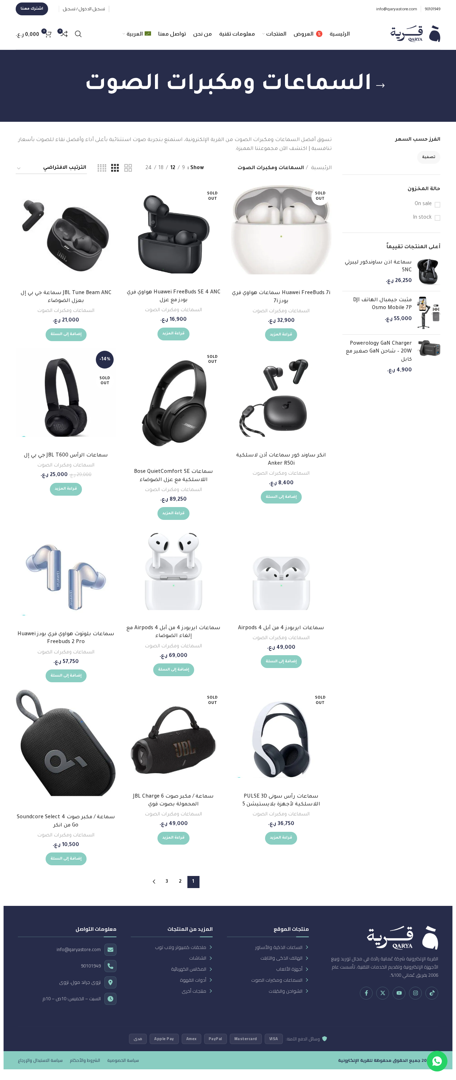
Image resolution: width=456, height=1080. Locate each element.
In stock (422, 218)
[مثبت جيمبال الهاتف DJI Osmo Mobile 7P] (428, 313)
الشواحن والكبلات (285, 991)
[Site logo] (415, 34)
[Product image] (281, 398)
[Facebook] (366, 993)
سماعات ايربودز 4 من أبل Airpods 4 (281, 628)
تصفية (428, 157)
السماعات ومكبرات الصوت (281, 311)
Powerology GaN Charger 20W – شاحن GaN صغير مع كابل (379, 352)
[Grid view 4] (102, 168)
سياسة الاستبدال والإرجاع (40, 1060)
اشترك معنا (32, 9)
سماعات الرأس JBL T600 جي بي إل (66, 456)
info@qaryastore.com (79, 949)
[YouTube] (399, 993)
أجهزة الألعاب (289, 969)
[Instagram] (415, 993)
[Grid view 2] (128, 168)
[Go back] (380, 86)
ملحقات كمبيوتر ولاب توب (180, 947)
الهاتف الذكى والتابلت (281, 958)
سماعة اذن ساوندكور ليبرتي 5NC (378, 266)
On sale (423, 204)
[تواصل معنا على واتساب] (437, 1061)
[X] (382, 993)
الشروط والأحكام (85, 1060)
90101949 (91, 966)
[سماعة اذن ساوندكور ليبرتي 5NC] (428, 272)
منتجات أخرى (194, 991)
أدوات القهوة (193, 980)
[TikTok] (431, 993)
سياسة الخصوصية (123, 1060)
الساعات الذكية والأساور (278, 947)
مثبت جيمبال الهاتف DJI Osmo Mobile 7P (382, 304)
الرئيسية (321, 168)
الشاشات (197, 958)
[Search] (78, 34)
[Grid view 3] (115, 168)
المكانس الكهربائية (188, 969)
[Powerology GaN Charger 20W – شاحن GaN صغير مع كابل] (428, 357)
